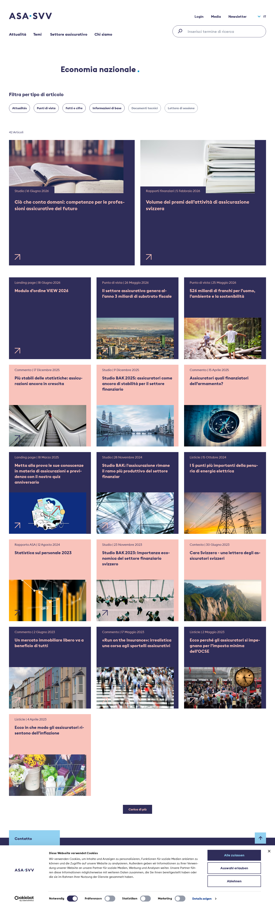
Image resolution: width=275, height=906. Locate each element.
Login (199, 16)
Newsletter (237, 16)
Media (216, 16)
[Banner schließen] (269, 851)
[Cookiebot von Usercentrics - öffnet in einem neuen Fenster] (24, 899)
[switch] (110, 899)
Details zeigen (202, 898)
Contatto (23, 838)
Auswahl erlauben (234, 868)
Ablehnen (234, 881)
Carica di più (137, 809)
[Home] (37, 16)
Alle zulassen (234, 855)
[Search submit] (181, 31)
